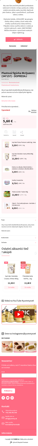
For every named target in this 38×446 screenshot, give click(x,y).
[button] (22, 287)
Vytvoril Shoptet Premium (19, 444)
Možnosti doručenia (32, 110)
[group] (21, 276)
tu (23, 33)
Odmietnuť (24, 46)
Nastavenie (12, 46)
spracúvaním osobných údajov (10, 383)
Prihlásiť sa (8, 392)
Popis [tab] (3, 221)
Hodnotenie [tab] (5, 238)
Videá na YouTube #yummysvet (19, 300)
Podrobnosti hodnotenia (10, 84)
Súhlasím (20, 39)
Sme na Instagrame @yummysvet (14, 334)
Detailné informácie (8, 100)
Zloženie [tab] (4, 243)
